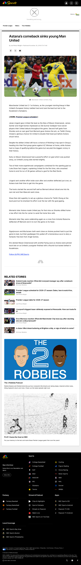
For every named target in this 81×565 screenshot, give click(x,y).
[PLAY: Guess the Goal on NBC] (40, 413)
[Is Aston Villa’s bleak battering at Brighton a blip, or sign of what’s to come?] (9, 330)
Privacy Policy (59, 548)
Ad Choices (50, 548)
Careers (11, 548)
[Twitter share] (15, 50)
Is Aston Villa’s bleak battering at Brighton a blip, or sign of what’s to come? (45, 328)
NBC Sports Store (34, 548)
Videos (17, 25)
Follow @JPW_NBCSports (19, 254)
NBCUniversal (14, 552)
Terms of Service (29, 549)
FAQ (27, 548)
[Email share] (20, 50)
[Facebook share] (10, 50)
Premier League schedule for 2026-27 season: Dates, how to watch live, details (44, 291)
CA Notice (21, 549)
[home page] (10, 3)
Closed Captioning (20, 548)
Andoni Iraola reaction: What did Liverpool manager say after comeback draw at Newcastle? (44, 282)
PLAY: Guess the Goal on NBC (16, 437)
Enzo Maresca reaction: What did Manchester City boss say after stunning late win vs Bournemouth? (45, 320)
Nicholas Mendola (21, 285)
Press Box (43, 548)
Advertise (5, 548)
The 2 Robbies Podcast (13, 383)
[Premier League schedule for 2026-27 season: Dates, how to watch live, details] (9, 292)
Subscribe (7, 475)
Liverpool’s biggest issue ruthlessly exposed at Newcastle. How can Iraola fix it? (46, 310)
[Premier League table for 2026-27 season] (9, 302)
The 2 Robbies (26, 25)
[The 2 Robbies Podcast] (40, 359)
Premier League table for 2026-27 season (32, 300)
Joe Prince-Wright (16, 45)
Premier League (7, 25)
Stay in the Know (8, 465)
